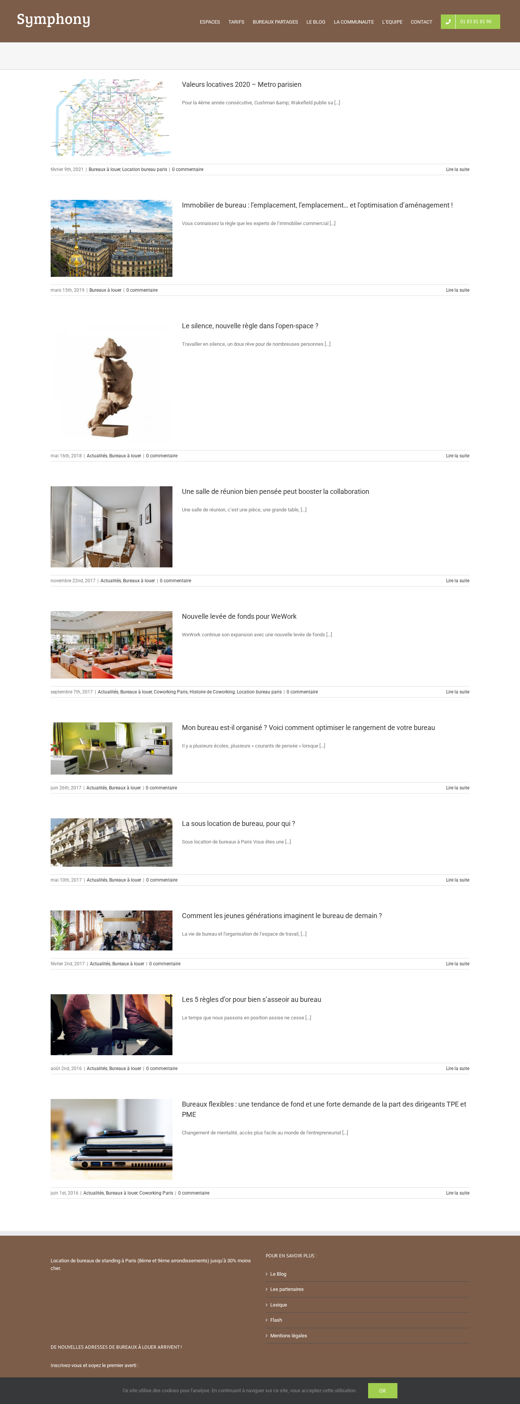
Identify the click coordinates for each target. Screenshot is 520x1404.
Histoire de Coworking (212, 692)
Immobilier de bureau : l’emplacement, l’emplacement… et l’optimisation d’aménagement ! (317, 205)
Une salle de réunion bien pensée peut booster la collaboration (275, 491)
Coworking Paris (171, 692)
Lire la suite (457, 169)
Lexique (278, 1305)
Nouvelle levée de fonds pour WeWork (239, 616)
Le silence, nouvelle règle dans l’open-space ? (250, 326)
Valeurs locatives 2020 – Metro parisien (241, 84)
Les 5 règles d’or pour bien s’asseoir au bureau (251, 999)
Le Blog (278, 1274)
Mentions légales (288, 1336)
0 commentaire (187, 169)
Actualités (97, 455)
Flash (276, 1320)
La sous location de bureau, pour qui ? (238, 823)
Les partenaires (287, 1289)
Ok (382, 1390)
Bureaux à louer (104, 169)
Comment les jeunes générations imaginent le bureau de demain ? (282, 916)
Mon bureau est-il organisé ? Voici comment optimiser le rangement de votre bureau (308, 728)
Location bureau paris (144, 169)
